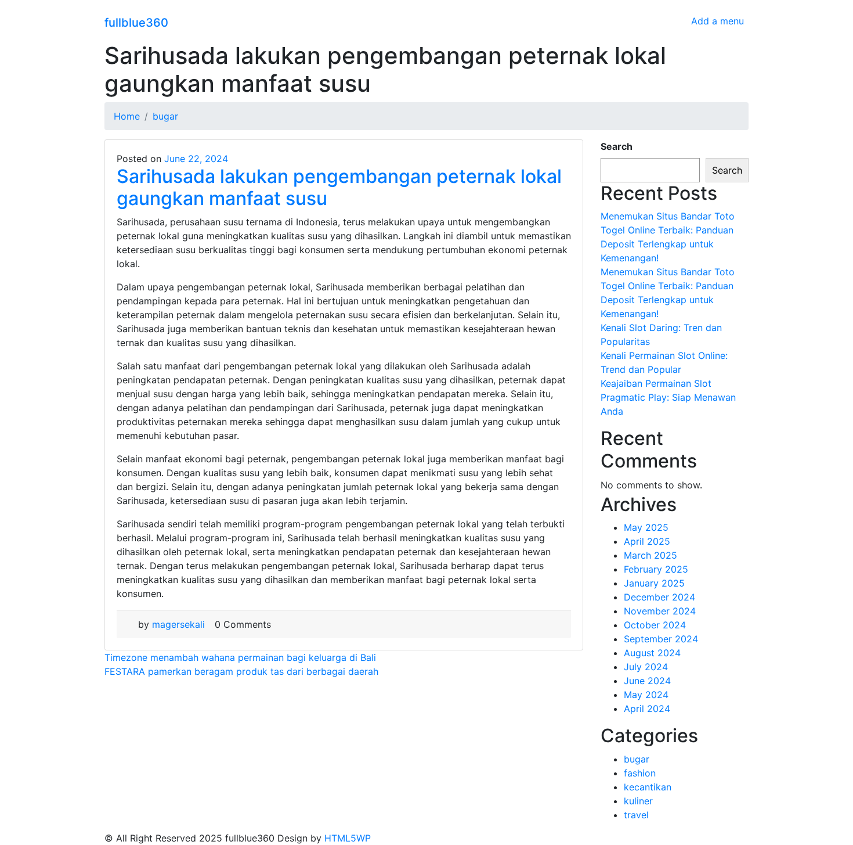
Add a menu (717, 21)
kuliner (638, 801)
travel (636, 815)
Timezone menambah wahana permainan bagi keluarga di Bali (240, 657)
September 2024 (661, 639)
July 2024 (646, 667)
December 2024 (659, 597)
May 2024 (646, 694)
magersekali (178, 624)
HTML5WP (347, 838)
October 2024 (655, 625)
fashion (640, 773)
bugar (636, 759)
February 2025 (656, 569)
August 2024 (652, 653)
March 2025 (650, 555)
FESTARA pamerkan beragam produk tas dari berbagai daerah (241, 671)
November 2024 (660, 611)
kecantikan (647, 787)
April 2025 (647, 541)
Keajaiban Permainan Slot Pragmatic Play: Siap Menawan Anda (668, 397)
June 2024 (647, 680)
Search (616, 146)
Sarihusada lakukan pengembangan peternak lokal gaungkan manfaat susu (339, 187)
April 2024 (647, 708)
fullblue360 (136, 23)
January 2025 (654, 583)
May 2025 (646, 527)
